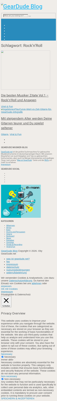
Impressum (6, 164)
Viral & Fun (12, 28)
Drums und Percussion (15, 232)
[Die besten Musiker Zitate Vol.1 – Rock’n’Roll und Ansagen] (28, 70)
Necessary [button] (6, 354)
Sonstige (10, 242)
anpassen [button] (6, 286)
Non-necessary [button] (9, 376)
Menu (4, 20)
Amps (8, 228)
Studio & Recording (14, 245)
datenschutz (12, 267)
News (9, 25)
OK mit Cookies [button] (9, 289)
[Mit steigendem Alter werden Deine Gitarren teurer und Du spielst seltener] (28, 110)
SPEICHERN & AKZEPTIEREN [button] (17, 398)
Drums (9, 39)
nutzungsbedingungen (18, 270)
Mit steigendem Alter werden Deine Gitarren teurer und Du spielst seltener (26, 123)
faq (8, 261)
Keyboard (10, 236)
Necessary (10, 357)
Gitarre (10, 33)
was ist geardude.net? (18, 259)
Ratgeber (11, 30)
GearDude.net (7, 152)
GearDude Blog (9, 251)
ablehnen (36, 283)
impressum (12, 264)
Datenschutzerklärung (20, 280)
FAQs (46, 160)
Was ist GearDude (24, 160)
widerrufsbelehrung (16, 272)
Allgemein (10, 225)
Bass (9, 36)
